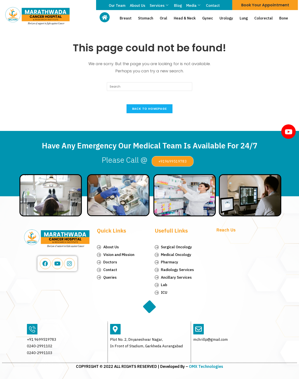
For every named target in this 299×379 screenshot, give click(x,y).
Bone (283, 18)
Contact (213, 5)
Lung (244, 18)
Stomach (145, 18)
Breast (126, 18)
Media (191, 5)
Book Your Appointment (265, 5)
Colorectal (263, 18)
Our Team (117, 5)
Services (157, 5)
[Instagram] (69, 263)
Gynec (207, 18)
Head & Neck (185, 18)
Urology (226, 18)
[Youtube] (57, 263)
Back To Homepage (149, 109)
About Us (137, 5)
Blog (178, 5)
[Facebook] (45, 263)
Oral (163, 18)
